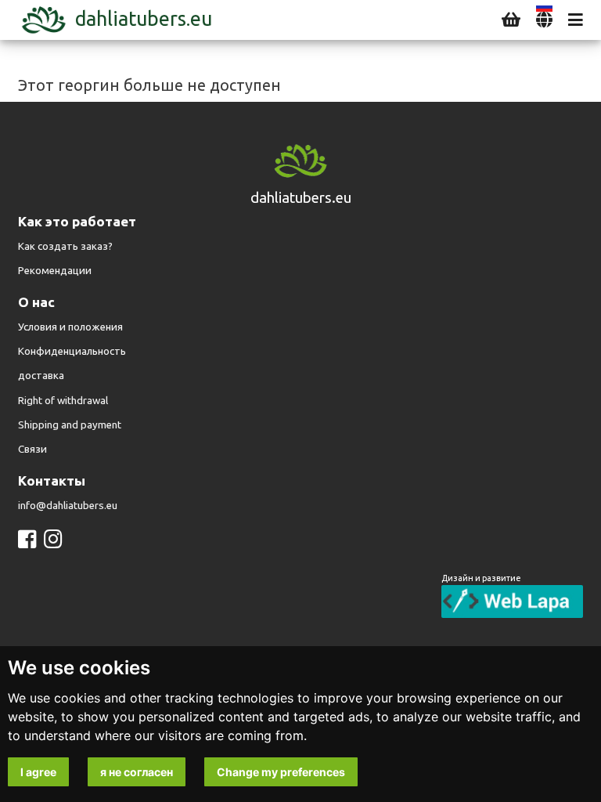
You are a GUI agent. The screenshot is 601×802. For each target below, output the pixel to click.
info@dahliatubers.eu (67, 505)
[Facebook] (27, 539)
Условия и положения (70, 327)
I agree (38, 772)
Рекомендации (55, 270)
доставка (41, 375)
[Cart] (511, 20)
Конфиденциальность (72, 351)
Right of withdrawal (63, 400)
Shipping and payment (69, 425)
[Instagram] (53, 539)
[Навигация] (575, 20)
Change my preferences (281, 772)
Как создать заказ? (65, 246)
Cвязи (32, 449)
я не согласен (136, 772)
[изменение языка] (544, 20)
